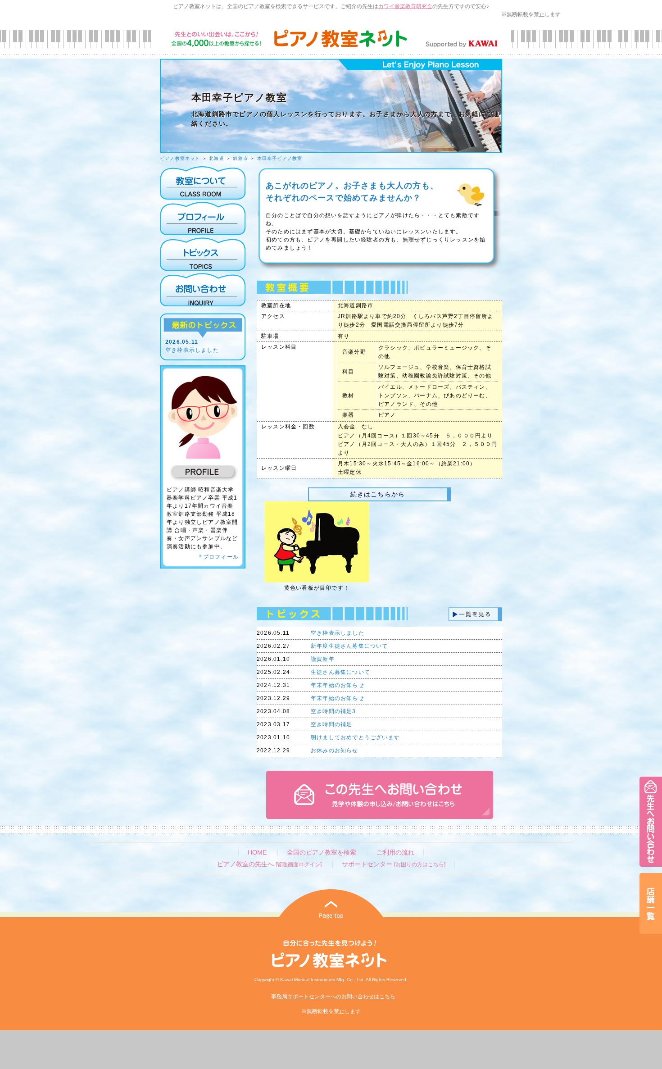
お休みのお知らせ (334, 750)
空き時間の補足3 (333, 711)
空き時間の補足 (331, 724)
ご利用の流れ (395, 852)
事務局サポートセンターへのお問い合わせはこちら (333, 996)
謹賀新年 (323, 659)
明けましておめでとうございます (355, 737)
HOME (257, 852)
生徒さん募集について (340, 672)
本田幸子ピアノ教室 (280, 158)
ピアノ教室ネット (180, 158)
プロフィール (221, 557)
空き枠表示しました (192, 350)
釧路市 (240, 158)
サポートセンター (393, 864)
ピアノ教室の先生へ (269, 864)
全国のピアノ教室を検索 (321, 852)
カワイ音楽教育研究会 (405, 6)
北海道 (216, 158)
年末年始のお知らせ (337, 685)
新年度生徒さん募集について (349, 646)
